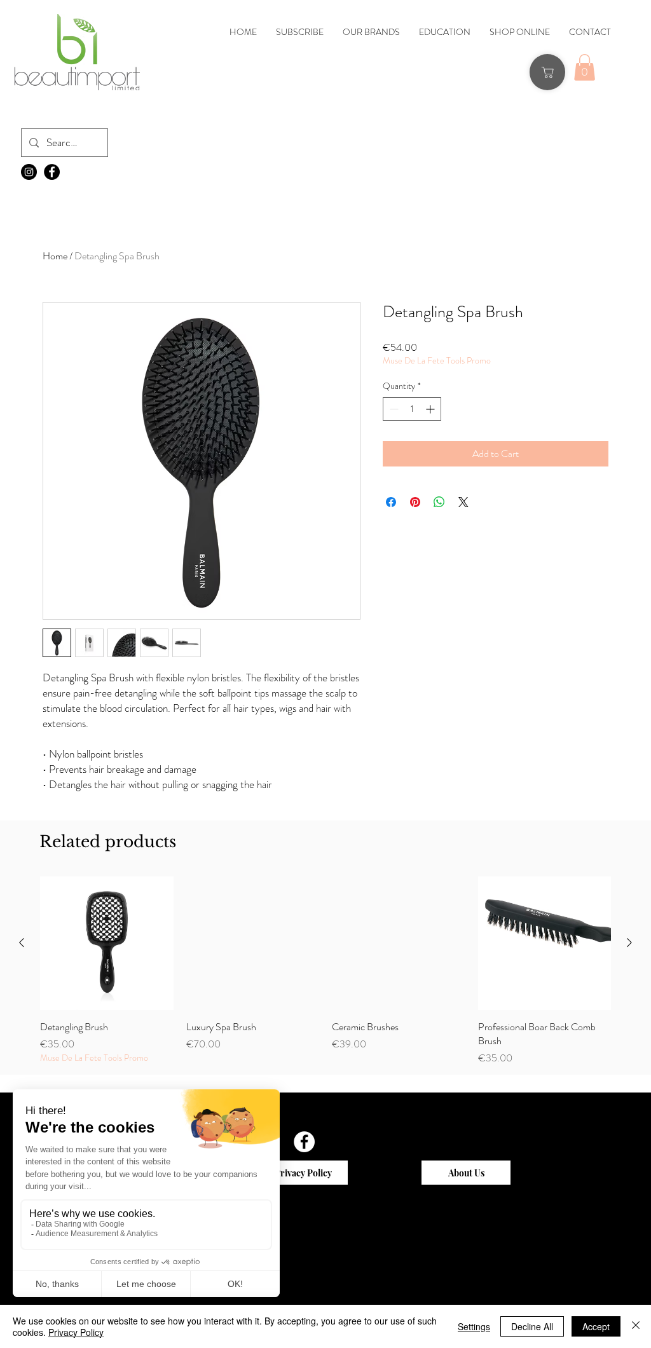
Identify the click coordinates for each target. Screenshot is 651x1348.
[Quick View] (107, 943)
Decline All (532, 1326)
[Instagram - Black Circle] (29, 172)
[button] (584, 67)
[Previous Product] (21, 942)
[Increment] (431, 409)
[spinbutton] (412, 409)
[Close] (635, 1326)
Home (55, 255)
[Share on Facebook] (391, 502)
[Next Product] (629, 942)
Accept (596, 1326)
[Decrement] (393, 409)
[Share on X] (463, 502)
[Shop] (547, 72)
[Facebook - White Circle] (304, 1141)
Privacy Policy (76, 1332)
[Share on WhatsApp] (439, 502)
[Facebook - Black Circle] (52, 172)
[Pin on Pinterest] (415, 502)
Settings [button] (474, 1326)
